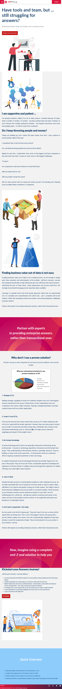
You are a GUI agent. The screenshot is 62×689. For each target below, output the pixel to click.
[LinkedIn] (49, 686)
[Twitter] (56, 686)
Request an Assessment (10, 33)
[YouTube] (60, 686)
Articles (2, 685)
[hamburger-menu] (2, 2)
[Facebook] (52, 686)
